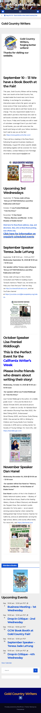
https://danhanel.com (25, 523)
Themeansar (20, 709)
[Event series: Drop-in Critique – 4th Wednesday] (27, 651)
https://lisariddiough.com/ (12, 431)
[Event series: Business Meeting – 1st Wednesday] (27, 603)
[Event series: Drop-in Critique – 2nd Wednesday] (27, 615)
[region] (20, 581)
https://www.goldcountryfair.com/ (18, 135)
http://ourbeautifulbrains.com (16, 288)
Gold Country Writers (20, 4)
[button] (14, 581)
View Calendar (6, 663)
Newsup (32, 707)
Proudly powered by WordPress (14, 707)
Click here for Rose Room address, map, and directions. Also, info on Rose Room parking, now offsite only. (20, 228)
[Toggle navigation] (20, 11)
